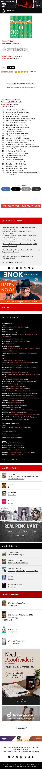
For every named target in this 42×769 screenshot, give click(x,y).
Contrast (10, 579)
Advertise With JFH (23, 749)
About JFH (7, 747)
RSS (24, 262)
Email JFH (24, 747)
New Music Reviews (10, 468)
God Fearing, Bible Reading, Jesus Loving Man (23, 571)
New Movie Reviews (10, 594)
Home (37, 751)
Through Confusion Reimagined (18, 563)
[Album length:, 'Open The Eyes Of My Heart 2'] (21, 26)
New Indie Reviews (10, 546)
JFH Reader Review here (26, 87)
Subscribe (30, 751)
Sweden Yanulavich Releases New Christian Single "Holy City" (20, 240)
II (8, 487)
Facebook (6, 189)
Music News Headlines (12, 220)
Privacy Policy (33, 766)
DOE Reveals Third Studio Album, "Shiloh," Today (17, 231)
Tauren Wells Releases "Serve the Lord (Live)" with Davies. (19, 235)
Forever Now (12, 495)
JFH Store (6, 751)
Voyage (10, 503)
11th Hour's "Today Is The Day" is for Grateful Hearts (18, 256)
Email (26, 189)
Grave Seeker (12, 587)
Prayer (24, 751)
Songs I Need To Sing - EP (16, 555)
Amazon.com (10, 106)
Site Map (31, 747)
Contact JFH (16, 747)
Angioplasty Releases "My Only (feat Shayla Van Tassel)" (19, 227)
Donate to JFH (15, 751)
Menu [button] (9, 10)
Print (36, 189)
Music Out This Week (11, 317)
